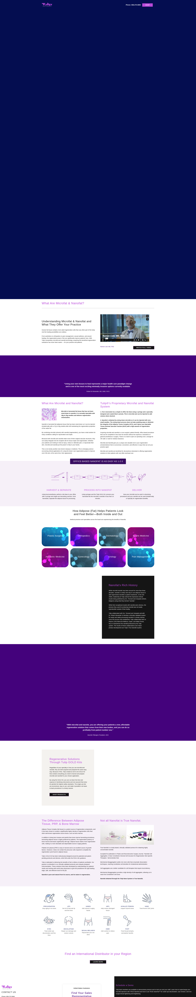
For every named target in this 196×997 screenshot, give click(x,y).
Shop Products (59, 794)
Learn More (98, 962)
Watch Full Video (143, 347)
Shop (147, 5)
